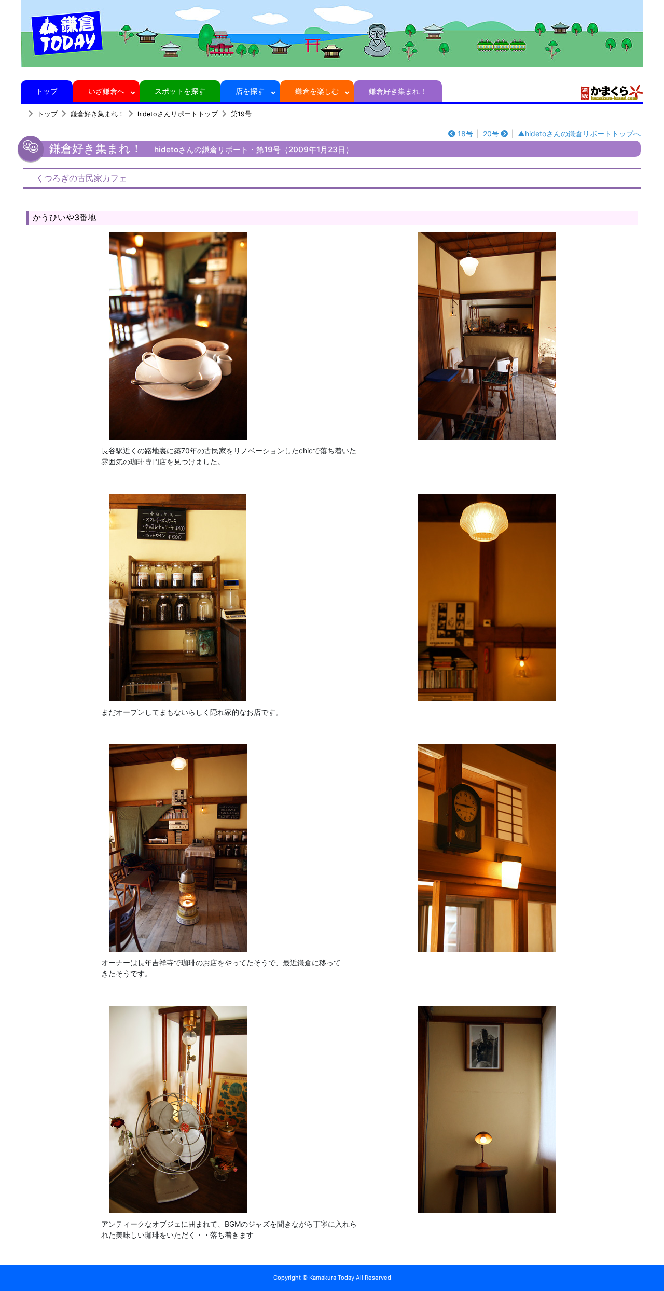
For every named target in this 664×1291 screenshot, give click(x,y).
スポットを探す (180, 91)
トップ (47, 91)
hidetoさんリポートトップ (177, 114)
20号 (491, 133)
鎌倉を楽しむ (317, 91)
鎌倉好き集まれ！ (398, 91)
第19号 (241, 114)
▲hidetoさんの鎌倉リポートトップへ (579, 133)
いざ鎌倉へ (106, 91)
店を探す (250, 91)
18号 (465, 133)
